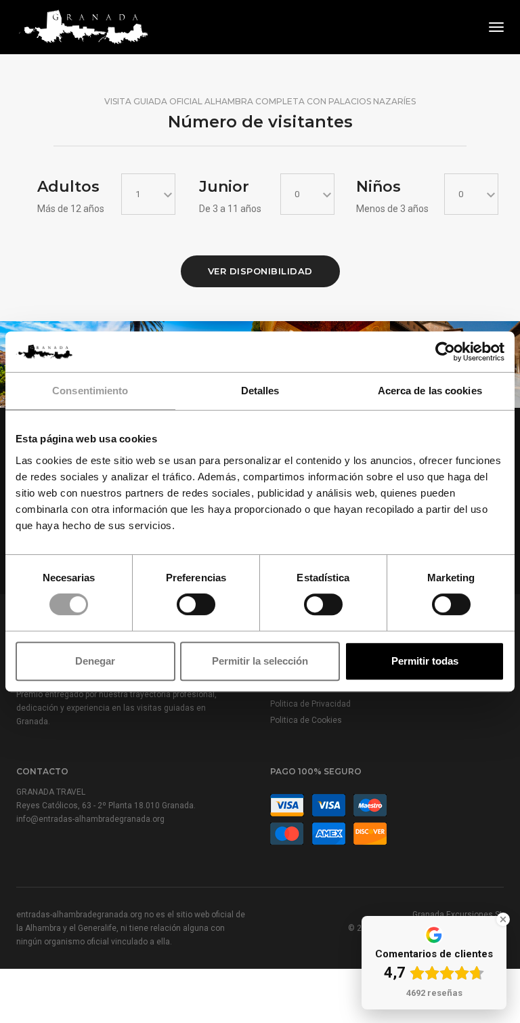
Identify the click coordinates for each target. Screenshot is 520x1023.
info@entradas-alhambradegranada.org (90, 819)
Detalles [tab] (260, 390)
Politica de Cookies (306, 720)
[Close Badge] (503, 919)
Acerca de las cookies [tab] (430, 390)
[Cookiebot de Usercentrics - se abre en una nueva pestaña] (445, 351)
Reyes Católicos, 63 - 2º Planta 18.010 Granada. (106, 805)
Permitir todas (424, 661)
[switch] (196, 604)
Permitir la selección (260, 661)
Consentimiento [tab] (90, 390)
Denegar (95, 661)
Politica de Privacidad (310, 704)
